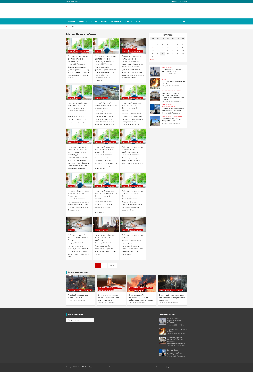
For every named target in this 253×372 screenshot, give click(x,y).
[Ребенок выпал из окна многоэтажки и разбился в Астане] (133, 136)
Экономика (116, 21)
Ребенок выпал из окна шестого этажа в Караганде (79, 59)
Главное (71, 21)
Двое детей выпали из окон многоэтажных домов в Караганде (105, 149)
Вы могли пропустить (129, 49)
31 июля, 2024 (99, 64)
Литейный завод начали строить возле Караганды (79, 296)
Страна (94, 21)
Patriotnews (81, 64)
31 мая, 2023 (72, 199)
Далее (112, 265)
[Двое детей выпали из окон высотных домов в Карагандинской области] (106, 180)
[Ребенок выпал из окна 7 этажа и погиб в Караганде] (133, 180)
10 (152, 48)
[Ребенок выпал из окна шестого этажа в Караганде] (79, 46)
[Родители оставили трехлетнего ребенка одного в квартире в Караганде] (79, 136)
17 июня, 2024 (72, 111)
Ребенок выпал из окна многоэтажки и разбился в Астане (132, 149)
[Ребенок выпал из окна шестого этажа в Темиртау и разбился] (106, 46)
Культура (128, 21)
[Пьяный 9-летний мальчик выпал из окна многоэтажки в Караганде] (106, 92)
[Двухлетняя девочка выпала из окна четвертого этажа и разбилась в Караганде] (133, 46)
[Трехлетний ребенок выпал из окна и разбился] (106, 224)
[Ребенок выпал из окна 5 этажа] (133, 224)
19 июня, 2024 (126, 66)
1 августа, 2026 (167, 86)
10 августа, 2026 (167, 74)
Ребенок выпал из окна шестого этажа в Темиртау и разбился (106, 59)
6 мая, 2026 (132, 302)
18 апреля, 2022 (127, 240)
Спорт (139, 21)
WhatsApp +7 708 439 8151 (179, 1)
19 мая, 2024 (99, 113)
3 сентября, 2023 (73, 157)
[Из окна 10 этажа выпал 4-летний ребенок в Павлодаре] (79, 180)
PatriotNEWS (77, 10)
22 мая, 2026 (72, 300)
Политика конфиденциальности (167, 367)
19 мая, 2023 (99, 201)
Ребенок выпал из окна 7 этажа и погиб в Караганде (132, 193)
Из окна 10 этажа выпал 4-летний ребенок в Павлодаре (79, 193)
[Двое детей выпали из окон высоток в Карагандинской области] (133, 92)
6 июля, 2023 (126, 155)
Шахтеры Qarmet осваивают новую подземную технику (173, 110)
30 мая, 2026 (72, 64)
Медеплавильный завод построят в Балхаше (171, 120)
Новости (83, 21)
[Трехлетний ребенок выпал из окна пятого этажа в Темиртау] (79, 92)
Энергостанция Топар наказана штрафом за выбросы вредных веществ (141, 297)
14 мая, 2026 (102, 302)
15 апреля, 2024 (127, 113)
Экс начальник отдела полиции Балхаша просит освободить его (109, 297)
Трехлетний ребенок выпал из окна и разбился (104, 237)
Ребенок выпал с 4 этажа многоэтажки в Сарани (78, 237)
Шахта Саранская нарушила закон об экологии (172, 70)
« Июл (152, 59)
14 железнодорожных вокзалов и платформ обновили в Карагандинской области (173, 96)
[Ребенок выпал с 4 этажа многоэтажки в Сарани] (79, 224)
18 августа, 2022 (100, 243)
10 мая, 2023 (126, 199)
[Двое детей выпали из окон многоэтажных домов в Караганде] (106, 136)
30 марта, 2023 (72, 243)
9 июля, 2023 (99, 155)
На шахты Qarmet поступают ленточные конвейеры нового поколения (172, 297)
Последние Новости (82, 51)
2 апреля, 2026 (164, 302)
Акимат (104, 21)
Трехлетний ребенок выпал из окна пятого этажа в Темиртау (78, 105)
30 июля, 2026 (166, 113)
